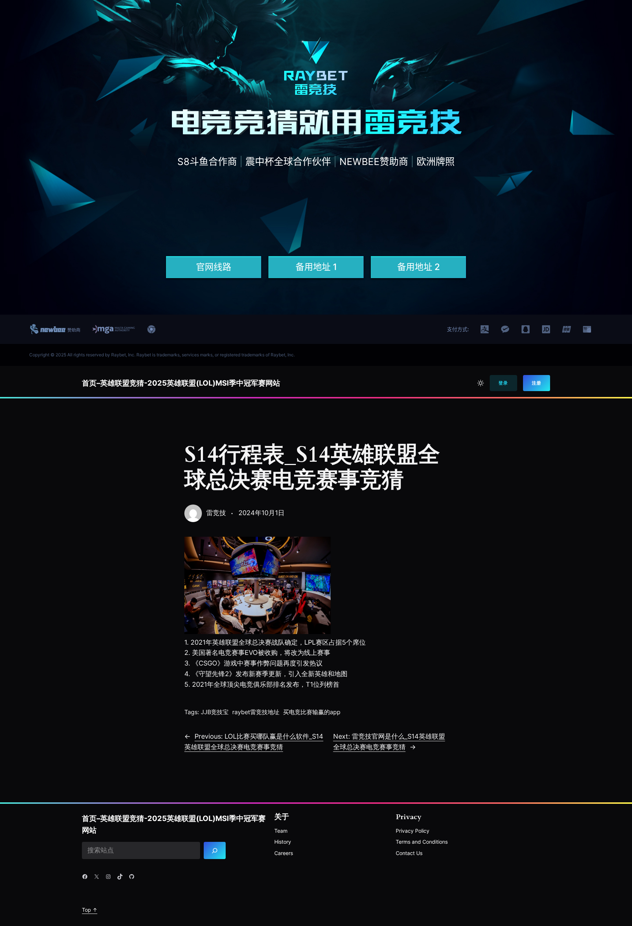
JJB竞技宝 (215, 712)
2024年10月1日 (261, 513)
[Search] (215, 850)
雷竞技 (216, 513)
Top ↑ (89, 910)
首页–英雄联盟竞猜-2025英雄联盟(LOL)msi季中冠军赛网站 (181, 383)
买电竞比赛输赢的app (312, 712)
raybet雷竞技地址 (255, 712)
